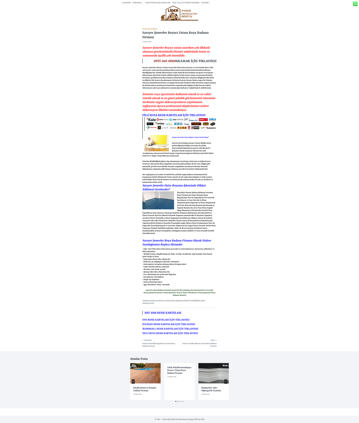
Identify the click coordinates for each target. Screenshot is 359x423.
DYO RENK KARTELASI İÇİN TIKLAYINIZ (166, 319)
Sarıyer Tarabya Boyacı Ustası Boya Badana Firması (199, 343)
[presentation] (145, 373)
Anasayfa (126, 3)
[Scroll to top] (354, 420)
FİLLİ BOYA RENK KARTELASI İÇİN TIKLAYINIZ (173, 115)
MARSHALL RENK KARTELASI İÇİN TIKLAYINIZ (170, 328)
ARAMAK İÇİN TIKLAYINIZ (196, 61)
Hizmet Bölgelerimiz (149, 29)
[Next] (225, 381)
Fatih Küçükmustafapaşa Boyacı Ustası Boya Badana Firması (179, 370)
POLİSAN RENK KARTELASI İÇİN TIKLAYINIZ (168, 324)
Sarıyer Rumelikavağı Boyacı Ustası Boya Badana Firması (158, 343)
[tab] (175, 401)
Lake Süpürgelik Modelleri (157, 3)
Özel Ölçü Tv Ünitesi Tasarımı (185, 3)
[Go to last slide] (133, 381)
